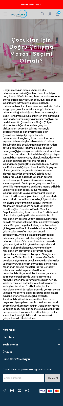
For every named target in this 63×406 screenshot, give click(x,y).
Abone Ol (53, 378)
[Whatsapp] (27, 390)
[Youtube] (19, 390)
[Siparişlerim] (50, 14)
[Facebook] (4, 390)
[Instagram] (12, 390)
